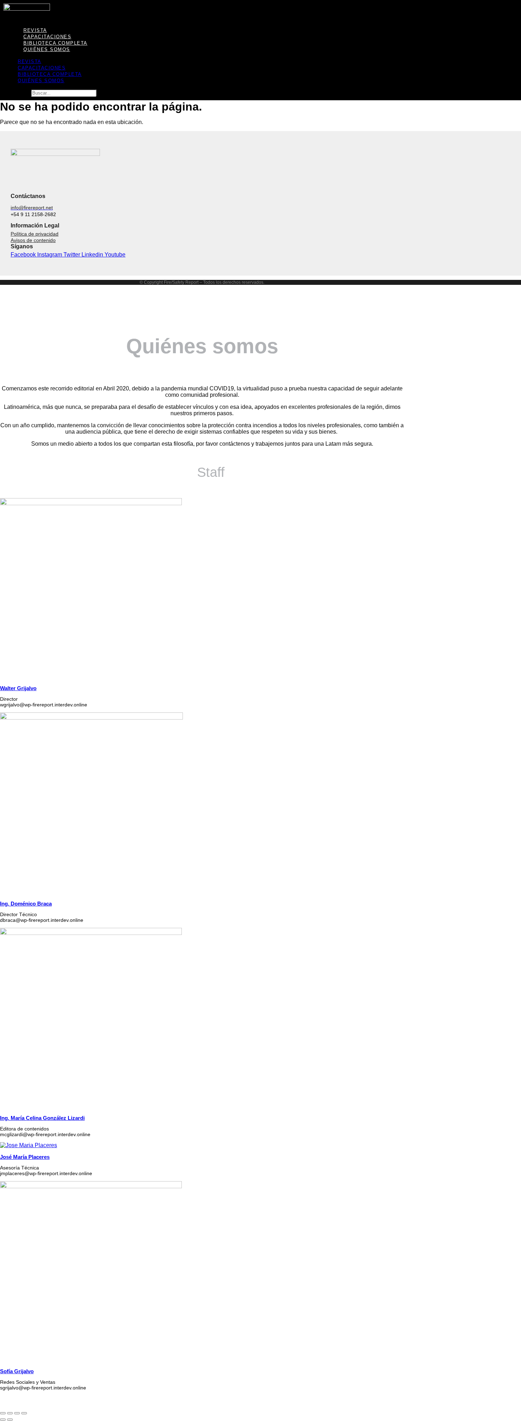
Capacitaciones (42, 68)
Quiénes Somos (46, 49)
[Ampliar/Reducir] (3, 1413)
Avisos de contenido (33, 240)
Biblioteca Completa (50, 74)
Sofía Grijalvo (17, 1371)
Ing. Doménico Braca (26, 904)
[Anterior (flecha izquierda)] (3, 1420)
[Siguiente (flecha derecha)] (10, 1420)
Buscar (20, 93)
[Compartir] (17, 1413)
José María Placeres (25, 1157)
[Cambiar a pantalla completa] (10, 1413)
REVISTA (29, 61)
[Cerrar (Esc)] (24, 1413)
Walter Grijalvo (18, 688)
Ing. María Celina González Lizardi (42, 1118)
